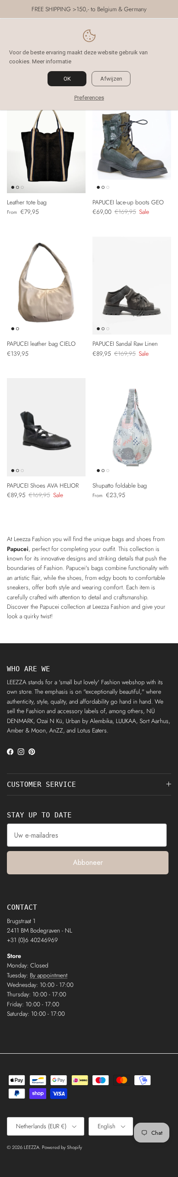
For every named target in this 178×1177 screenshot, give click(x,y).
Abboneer (88, 862)
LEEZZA (31, 1147)
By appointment (48, 975)
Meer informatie (51, 61)
